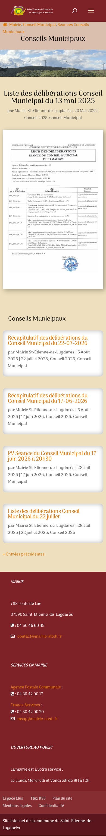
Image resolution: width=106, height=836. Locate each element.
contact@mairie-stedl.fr (39, 636)
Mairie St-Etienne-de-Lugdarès (43, 111)
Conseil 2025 (35, 118)
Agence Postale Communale (36, 687)
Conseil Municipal (39, 25)
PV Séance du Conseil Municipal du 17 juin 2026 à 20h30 (52, 456)
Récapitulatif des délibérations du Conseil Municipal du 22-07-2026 (48, 341)
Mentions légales (17, 806)
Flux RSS (38, 799)
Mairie (15, 25)
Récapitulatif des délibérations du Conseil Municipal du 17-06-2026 (48, 399)
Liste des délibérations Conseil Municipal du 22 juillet (43, 514)
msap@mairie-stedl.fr (37, 719)
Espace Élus (13, 799)
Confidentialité (51, 806)
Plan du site (62, 799)
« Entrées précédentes (24, 554)
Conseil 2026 (62, 359)
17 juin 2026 (32, 416)
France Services (25, 705)
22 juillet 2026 (34, 359)
